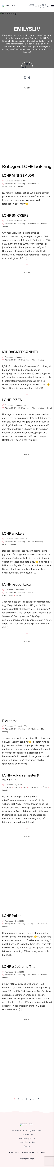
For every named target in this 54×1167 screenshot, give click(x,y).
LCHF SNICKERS (15, 215)
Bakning (21, 184)
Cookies (41, 1152)
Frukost (30, 924)
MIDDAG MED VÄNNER (20, 351)
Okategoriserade (8, 186)
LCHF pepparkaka (16, 584)
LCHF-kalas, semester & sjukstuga (20, 777)
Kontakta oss (28, 1152)
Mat (33, 360)
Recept (20, 186)
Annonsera (14, 1152)
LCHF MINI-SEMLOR (18, 175)
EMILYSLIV (27, 28)
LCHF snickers (13, 533)
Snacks (5, 226)
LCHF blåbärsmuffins (18, 966)
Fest (24, 787)
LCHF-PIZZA (12, 399)
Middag (41, 360)
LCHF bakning (33, 184)
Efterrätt (31, 592)
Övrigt (45, 787)
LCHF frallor (11, 915)
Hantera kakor (27, 1158)
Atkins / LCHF (10, 184)
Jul (29, 542)
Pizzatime (9, 720)
